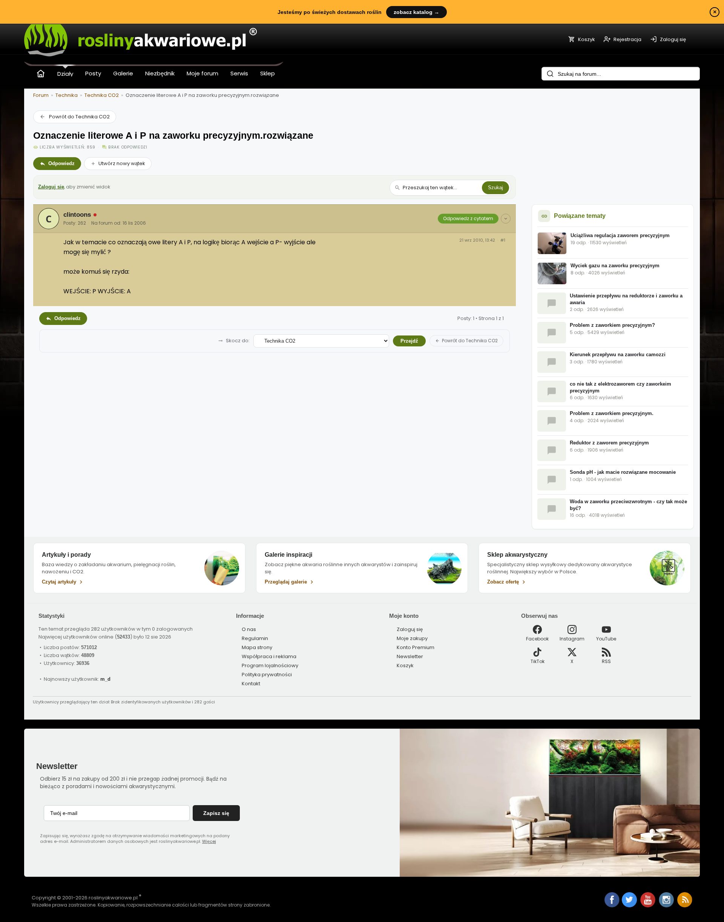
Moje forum (202, 73)
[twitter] (630, 905)
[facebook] (612, 900)
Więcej (209, 841)
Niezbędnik (160, 73)
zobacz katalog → (416, 12)
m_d (105, 679)
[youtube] (648, 905)
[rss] (684, 905)
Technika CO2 (101, 95)
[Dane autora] (506, 219)
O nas (249, 629)
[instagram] (667, 905)
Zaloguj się (51, 187)
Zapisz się (216, 813)
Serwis (239, 73)
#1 (502, 240)
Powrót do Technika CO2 (79, 116)
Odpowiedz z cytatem (468, 218)
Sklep (267, 73)
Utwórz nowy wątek (121, 163)
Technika (66, 95)
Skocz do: (238, 341)
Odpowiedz (61, 163)
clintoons (76, 214)
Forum (41, 95)
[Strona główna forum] (40, 73)
